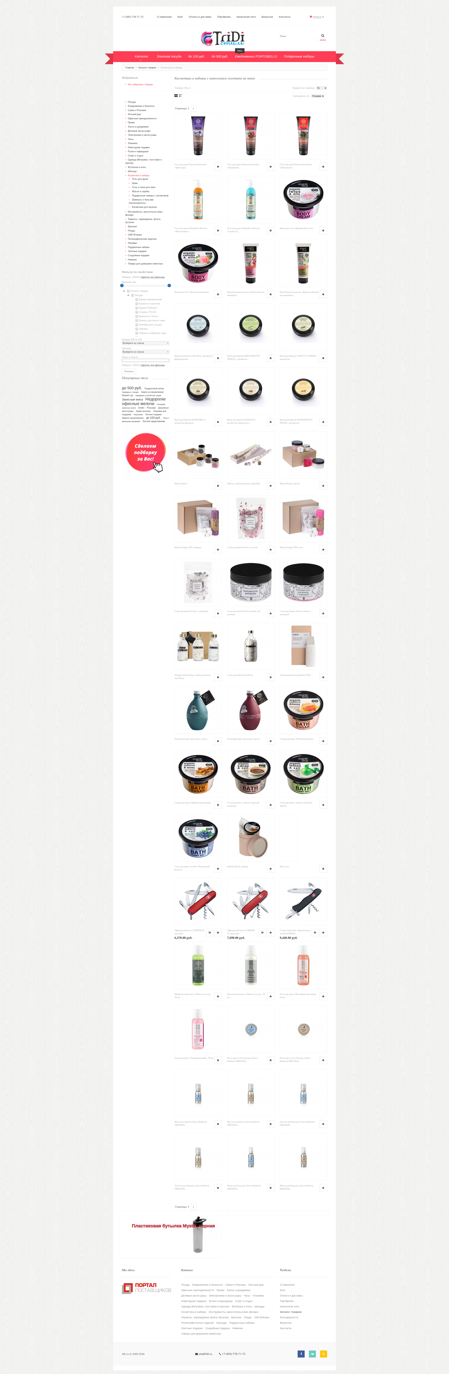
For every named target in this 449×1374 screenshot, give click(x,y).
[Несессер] (289, 837)
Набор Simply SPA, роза (291, 547)
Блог (180, 16)
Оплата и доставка (200, 16)
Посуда (132, 102)
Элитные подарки (137, 251)
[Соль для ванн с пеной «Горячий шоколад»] (250, 774)
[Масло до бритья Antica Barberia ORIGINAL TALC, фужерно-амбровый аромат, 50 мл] (198, 1093)
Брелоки (132, 226)
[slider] (122, 285)
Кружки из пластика (149, 303)
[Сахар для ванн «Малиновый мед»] (303, 710)
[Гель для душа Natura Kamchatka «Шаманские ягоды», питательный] (303, 135)
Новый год (127, 395)
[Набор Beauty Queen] (303, 455)
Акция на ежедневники (152, 392)
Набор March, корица (237, 866)
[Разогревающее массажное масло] (198, 710)
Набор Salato (181, 483)
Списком (180, 95)
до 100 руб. (153, 417)
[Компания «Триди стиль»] (224, 38)
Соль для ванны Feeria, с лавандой (191, 611)
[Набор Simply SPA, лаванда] (198, 518)
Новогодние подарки (139, 147)
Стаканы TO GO (147, 312)
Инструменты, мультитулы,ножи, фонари (233, 1312)
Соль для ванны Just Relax (240, 675)
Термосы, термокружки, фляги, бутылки (205, 1317)
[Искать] (323, 36)
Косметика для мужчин (144, 207)
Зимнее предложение (133, 418)
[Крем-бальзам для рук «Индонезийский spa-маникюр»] (303, 263)
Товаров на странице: (303, 88)
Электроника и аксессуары (142, 135)
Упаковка (132, 143)
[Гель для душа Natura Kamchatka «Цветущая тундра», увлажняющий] (198, 135)
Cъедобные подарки (138, 255)
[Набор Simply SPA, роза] (303, 518)
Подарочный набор (154, 388)
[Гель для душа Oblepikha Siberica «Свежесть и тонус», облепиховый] (250, 199)
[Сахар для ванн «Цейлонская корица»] (198, 774)
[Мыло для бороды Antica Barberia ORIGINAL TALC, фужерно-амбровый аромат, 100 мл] (250, 1157)
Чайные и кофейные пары (152, 333)
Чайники (143, 329)
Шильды (132, 171)
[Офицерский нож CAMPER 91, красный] (198, 901)
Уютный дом (134, 114)
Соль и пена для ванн (143, 187)
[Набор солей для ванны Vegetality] (250, 455)
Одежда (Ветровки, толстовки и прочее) (205, 1306)
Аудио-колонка (143, 411)
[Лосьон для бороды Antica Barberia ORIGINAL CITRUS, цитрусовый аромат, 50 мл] (198, 1157)
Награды (132, 243)
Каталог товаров (147, 67)
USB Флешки (135, 234)
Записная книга (132, 399)
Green (141, 407)
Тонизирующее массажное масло (243, 738)
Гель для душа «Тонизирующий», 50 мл (194, 1058)
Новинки (132, 259)
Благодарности (289, 1317)
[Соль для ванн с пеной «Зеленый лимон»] (303, 774)
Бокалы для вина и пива (152, 320)
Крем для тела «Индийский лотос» (297, 228)
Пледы (131, 230)
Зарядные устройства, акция (148, 395)
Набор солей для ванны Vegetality (243, 483)
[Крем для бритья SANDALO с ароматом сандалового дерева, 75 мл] (250, 391)
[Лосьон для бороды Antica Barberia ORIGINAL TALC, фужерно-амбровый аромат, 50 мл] (303, 1093)
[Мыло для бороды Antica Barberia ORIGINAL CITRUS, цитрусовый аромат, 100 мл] (303, 1157)
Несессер (284, 866)
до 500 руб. (132, 388)
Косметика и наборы (138, 175)
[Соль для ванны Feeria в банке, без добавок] (250, 582)
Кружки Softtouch (148, 308)
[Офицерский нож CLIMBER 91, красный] (250, 901)
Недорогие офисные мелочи (144, 401)
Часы (130, 139)
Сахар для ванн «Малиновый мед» (297, 738)
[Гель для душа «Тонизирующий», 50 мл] (198, 1029)
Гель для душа (140, 179)
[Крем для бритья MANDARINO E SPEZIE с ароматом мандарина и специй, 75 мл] (303, 391)
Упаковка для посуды (150, 324)
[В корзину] (209, 932)
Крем (135, 183)
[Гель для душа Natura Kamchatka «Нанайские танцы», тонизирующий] (250, 135)
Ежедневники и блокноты (141, 106)
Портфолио (224, 16)
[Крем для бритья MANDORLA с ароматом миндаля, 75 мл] (198, 391)
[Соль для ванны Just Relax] (250, 646)
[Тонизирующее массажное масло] (250, 710)
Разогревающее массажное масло (191, 738)
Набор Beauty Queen (290, 483)
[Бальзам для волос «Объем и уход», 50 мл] (250, 965)
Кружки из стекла (148, 316)
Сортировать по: (301, 96)
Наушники (138, 414)
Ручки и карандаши (138, 151)
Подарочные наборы (138, 247)
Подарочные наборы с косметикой (150, 195)
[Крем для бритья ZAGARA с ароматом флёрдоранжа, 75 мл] (198, 327)
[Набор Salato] (198, 455)
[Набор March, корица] (250, 837)
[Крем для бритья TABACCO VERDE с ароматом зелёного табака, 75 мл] (303, 327)
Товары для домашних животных (145, 263)
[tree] (145, 312)
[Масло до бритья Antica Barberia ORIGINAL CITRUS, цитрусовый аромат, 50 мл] (250, 1093)
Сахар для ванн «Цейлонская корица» (193, 802)
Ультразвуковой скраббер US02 (295, 675)
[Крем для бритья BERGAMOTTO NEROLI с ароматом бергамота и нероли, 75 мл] (250, 327)
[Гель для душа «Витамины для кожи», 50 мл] (303, 965)
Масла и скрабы (140, 191)
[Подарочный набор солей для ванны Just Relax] (198, 646)
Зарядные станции (130, 392)
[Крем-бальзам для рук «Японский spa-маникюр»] (250, 263)
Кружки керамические (150, 299)
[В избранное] (218, 166)
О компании (164, 16)
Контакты (284, 16)
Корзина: (317, 16)
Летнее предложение (154, 421)
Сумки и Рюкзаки (137, 110)
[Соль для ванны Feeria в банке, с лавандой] (303, 582)
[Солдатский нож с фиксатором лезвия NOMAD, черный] (303, 901)
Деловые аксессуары (139, 131)
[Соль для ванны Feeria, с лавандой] (198, 582)
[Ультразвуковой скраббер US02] (303, 646)
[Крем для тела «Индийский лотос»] (303, 199)
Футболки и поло (137, 167)
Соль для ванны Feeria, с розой (242, 547)
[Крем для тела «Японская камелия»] (198, 263)
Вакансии (267, 16)
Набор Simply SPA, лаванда (188, 547)
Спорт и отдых (135, 155)
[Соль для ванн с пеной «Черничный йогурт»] (198, 837)
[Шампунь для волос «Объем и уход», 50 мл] (198, 965)
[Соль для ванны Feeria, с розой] (250, 518)
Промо (131, 122)
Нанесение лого (246, 16)
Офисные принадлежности (142, 118)
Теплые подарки (153, 414)
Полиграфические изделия (142, 239)
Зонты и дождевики (138, 126)
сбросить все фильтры (152, 277)
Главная (129, 67)
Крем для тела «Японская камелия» (192, 292)
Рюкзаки (151, 407)
